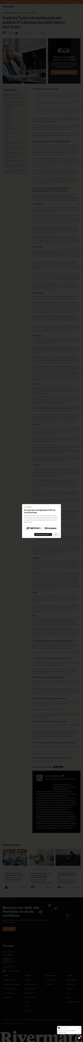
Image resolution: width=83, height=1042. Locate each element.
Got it (56, 534)
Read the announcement (42, 534)
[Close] (59, 506)
